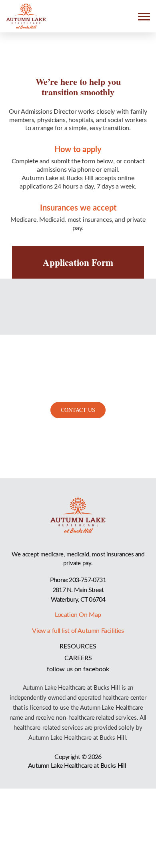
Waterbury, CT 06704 (78, 599)
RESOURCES (78, 646)
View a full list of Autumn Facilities (78, 631)
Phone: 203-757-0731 (78, 580)
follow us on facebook (78, 669)
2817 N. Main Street (78, 590)
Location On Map (78, 615)
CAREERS (78, 658)
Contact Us (78, 409)
